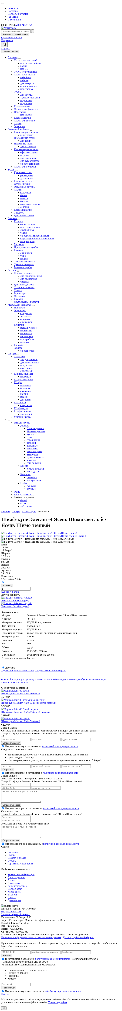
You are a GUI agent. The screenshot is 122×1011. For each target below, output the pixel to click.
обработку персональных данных (63, 991)
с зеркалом (26, 405)
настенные (26, 330)
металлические (28, 327)
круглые (31, 488)
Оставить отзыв (25, 670)
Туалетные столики (24, 261)
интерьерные (27, 241)
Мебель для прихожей (19, 304)
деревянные (26, 178)
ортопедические (35, 457)
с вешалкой (26, 322)
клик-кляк (32, 448)
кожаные (31, 460)
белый (23, 500)
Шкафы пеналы (22, 411)
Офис (17, 491)
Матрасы (19, 244)
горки (23, 66)
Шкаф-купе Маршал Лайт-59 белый (20, 721)
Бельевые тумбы (23, 267)
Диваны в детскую (24, 284)
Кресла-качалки (22, 117)
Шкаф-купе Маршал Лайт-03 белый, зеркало (25, 712)
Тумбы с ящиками (30, 97)
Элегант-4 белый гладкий (15, 606)
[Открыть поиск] (4, 44)
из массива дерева (30, 204)
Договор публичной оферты (78, 937)
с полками (93, 679)
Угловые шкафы (22, 417)
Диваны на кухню (24, 215)
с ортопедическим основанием (37, 238)
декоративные (28, 146)
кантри (24, 394)
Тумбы (17, 91)
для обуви (81, 679)
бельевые (25, 388)
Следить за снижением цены (50, 670)
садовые (24, 207)
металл (24, 198)
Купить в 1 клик (10, 592)
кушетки (31, 434)
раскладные (26, 175)
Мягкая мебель (22, 422)
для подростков (28, 278)
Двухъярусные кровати (26, 301)
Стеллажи (19, 296)
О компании (14, 19)
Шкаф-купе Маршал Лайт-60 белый (20, 693)
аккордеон (32, 454)
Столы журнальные (24, 74)
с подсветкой (27, 350)
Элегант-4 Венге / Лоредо (15, 600)
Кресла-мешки (22, 106)
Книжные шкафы (23, 373)
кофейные (25, 77)
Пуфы (23, 483)
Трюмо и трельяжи (24, 264)
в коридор (17, 679)
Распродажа (14, 883)
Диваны (24, 425)
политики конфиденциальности (52, 958)
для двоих (25, 140)
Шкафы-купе (21, 408)
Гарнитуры (20, 293)
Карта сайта (14, 891)
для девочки (69, 679)
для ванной (26, 414)
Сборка (12, 855)
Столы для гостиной (25, 120)
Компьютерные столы (26, 132)
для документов (28, 359)
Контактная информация (21, 874)
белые (23, 195)
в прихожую (29, 679)
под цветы (26, 114)
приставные (26, 89)
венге (23, 503)
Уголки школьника (24, 287)
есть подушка (34, 463)
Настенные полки (23, 143)
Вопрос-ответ (15, 888)
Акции (11, 880)
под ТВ (24, 68)
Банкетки (25, 474)
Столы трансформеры (26, 109)
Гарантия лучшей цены (20, 863)
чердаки (24, 281)
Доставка (13, 11)
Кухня (11, 169)
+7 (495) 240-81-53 (11, 911)
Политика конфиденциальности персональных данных (31, 937)
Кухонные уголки (23, 181)
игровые (25, 155)
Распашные (20, 402)
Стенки (18, 290)
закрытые (25, 316)
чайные (24, 80)
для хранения (34, 480)
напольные (26, 333)
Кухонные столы (23, 172)
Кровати (18, 221)
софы (29, 437)
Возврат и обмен (17, 857)
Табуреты (19, 212)
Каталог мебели (10, 52)
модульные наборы (30, 63)
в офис (103, 679)
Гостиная (12, 57)
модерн (24, 396)
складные (25, 192)
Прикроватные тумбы (26, 247)
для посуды (26, 94)
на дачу (24, 258)
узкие (23, 255)
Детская (12, 270)
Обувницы (20, 310)
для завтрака (27, 83)
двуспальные (27, 230)
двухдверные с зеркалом (14, 682)
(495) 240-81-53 (23, 25)
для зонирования (29, 362)
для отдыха (33, 471)
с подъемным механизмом (34, 235)
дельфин (31, 442)
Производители (16, 877)
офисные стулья (28, 152)
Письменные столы (24, 137)
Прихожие (19, 307)
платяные (25, 385)
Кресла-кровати (35, 468)
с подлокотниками (30, 163)
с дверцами (26, 370)
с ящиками (26, 253)
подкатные (26, 103)
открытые (25, 319)
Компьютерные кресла (26, 149)
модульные (26, 365)
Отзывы (12, 860)
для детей (25, 399)
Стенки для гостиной (25, 60)
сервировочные (28, 86)
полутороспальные (30, 227)
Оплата (12, 897)
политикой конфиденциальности (60, 746)
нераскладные (34, 451)
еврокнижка (33, 440)
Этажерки (19, 126)
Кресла (24, 465)
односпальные (28, 224)
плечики (25, 342)
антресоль (25, 391)
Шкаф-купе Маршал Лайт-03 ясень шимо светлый (28, 702)
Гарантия (13, 16)
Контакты (13, 8)
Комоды (18, 250)
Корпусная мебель (24, 494)
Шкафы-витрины (23, 379)
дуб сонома (26, 506)
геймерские (26, 135)
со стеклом (26, 368)
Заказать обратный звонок (15, 914)
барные (24, 201)
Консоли (18, 345)
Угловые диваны (36, 431)
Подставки (20, 112)
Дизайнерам (14, 900)
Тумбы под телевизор (25, 71)
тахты (23, 232)
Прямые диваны (35, 428)
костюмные (26, 336)
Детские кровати (23, 273)
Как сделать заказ (17, 886)
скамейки (32, 477)
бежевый (6, 679)
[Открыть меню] (2, 3)
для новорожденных (31, 276)
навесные (25, 376)
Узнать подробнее (57, 1002)
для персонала (28, 158)
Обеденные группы (24, 186)
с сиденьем (26, 313)
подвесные (26, 100)
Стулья (17, 123)
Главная (5, 511)
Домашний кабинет (18, 129)
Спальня (12, 218)
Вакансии (13, 894)
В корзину (7, 585)
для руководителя (29, 160)
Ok (4, 1008)
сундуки (31, 486)
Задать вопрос (9, 670)
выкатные (32, 445)
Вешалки (19, 324)
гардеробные (27, 339)
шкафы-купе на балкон (49, 679)
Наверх (5, 994)
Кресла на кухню (23, 209)
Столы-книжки (22, 184)
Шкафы (12, 353)
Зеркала (18, 347)
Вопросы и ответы (18, 13)
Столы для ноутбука (25, 166)
